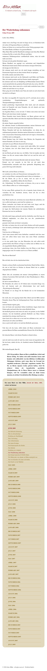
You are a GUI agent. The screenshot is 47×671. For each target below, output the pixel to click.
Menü (23, 14)
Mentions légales (29, 667)
